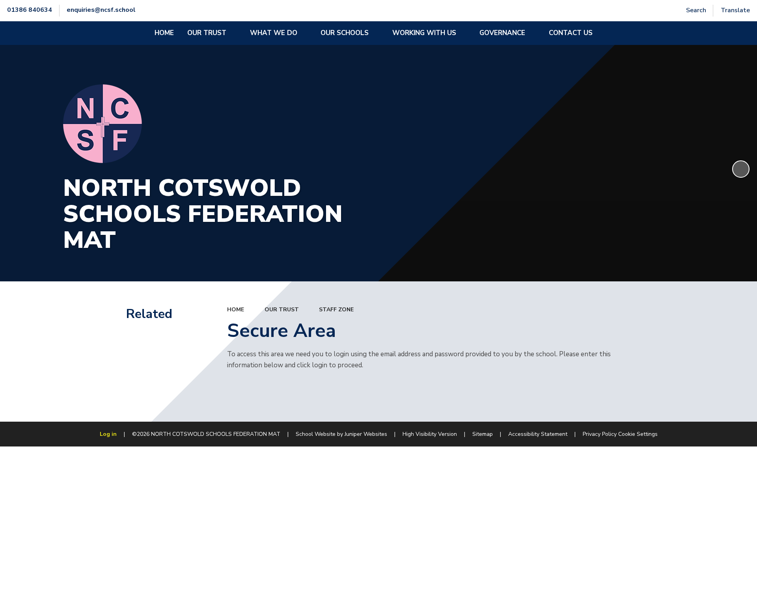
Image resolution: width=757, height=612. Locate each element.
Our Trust (282, 309)
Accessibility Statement (537, 434)
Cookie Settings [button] (638, 434)
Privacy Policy (600, 434)
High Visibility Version (430, 434)
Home (235, 309)
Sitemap (482, 434)
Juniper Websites (366, 434)
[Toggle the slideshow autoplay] (741, 169)
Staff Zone (336, 309)
